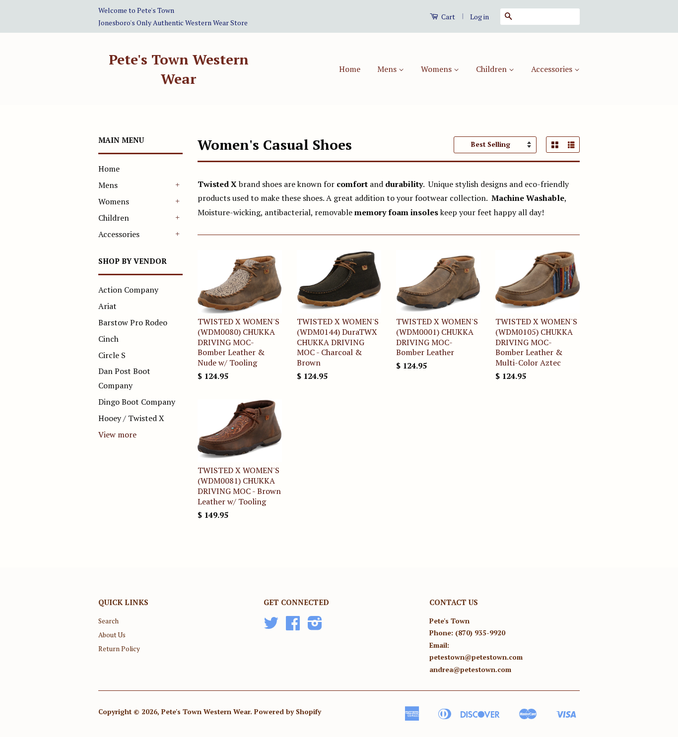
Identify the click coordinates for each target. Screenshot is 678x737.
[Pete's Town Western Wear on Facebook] (292, 626)
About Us (112, 634)
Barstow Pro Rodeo (132, 322)
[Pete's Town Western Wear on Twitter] (271, 626)
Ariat (107, 306)
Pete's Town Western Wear (179, 69)
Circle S (112, 355)
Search (108, 620)
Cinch (108, 338)
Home (349, 68)
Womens (437, 68)
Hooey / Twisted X (131, 418)
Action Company (128, 289)
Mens (388, 68)
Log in (479, 16)
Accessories (552, 68)
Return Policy (119, 648)
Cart (447, 16)
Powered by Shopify (287, 711)
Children (492, 68)
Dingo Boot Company (136, 401)
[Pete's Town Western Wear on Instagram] (315, 626)
